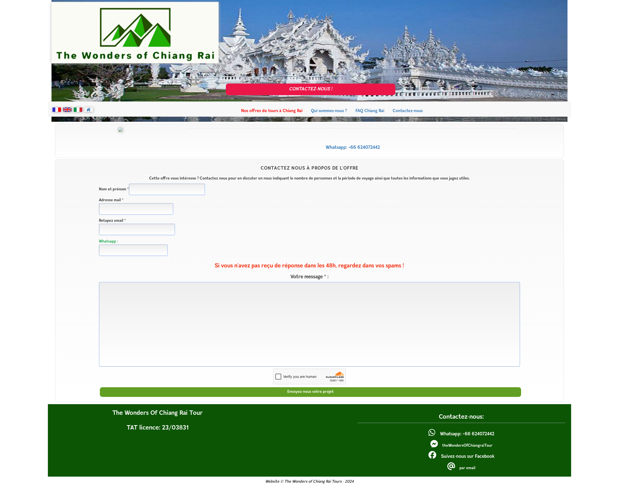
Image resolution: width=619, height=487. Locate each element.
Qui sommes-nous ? (329, 111)
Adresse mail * (111, 200)
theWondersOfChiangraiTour (467, 446)
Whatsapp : (108, 242)
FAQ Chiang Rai (369, 111)
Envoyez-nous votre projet (310, 392)
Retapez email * (112, 221)
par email (467, 468)
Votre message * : (309, 276)
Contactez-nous (408, 111)
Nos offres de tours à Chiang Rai (271, 111)
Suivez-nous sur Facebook (467, 456)
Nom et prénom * (114, 189)
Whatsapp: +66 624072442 (353, 147)
